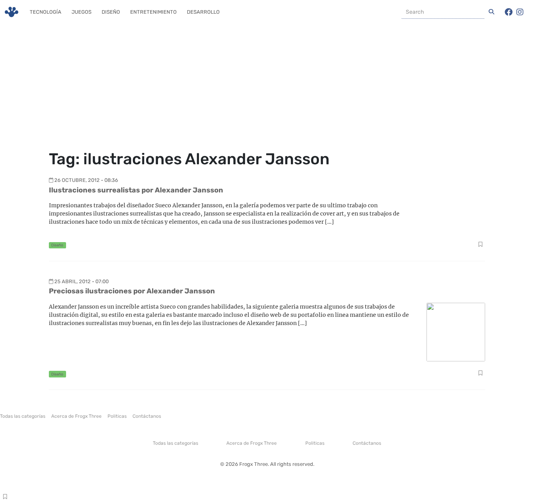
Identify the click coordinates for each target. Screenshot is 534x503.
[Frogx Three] (11, 12)
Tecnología (45, 12)
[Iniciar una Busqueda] (491, 12)
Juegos (81, 12)
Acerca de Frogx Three (76, 416)
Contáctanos (147, 416)
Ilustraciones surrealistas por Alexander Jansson (136, 190)
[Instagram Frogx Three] (519, 12)
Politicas (117, 416)
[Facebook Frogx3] (508, 12)
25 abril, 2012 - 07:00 (81, 281)
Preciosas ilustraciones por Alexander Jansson (132, 291)
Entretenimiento (153, 12)
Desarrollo (203, 12)
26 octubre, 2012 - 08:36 (86, 180)
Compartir (480, 245)
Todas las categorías (22, 416)
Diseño (111, 12)
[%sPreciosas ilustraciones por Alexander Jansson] (455, 331)
